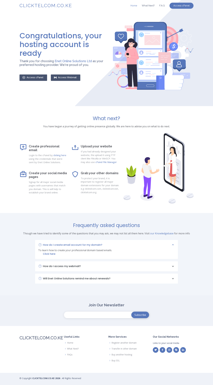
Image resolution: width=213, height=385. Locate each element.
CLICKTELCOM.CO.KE (45, 5)
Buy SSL (115, 360)
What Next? (148, 5)
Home (134, 5)
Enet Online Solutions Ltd (73, 61)
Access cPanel (181, 5)
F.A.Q (162, 5)
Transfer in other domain (124, 349)
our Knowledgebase (162, 233)
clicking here (59, 155)
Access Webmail (67, 77)
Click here (49, 254)
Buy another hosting (121, 355)
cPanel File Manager (106, 162)
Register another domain (124, 343)
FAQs (70, 355)
